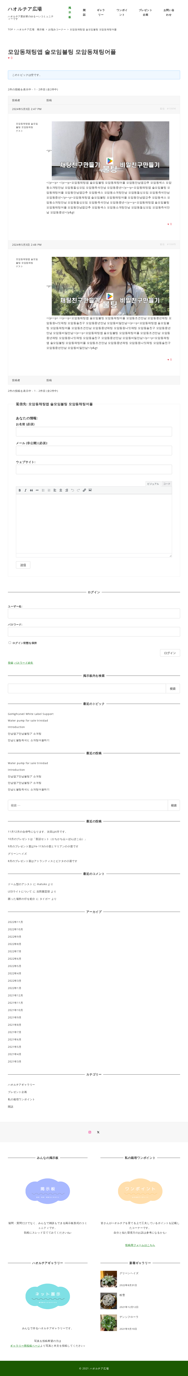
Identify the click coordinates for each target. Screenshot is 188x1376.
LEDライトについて (20, 891)
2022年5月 (14, 966)
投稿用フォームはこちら (140, 1245)
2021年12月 (15, 995)
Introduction (16, 727)
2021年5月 (14, 1046)
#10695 (171, 244)
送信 (23, 565)
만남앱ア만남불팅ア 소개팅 (24, 733)
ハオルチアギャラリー (21, 1084)
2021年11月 (15, 1002)
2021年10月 (15, 1010)
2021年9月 (14, 1017)
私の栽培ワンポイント (21, 1099)
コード (166, 483)
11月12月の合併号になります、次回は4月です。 (38, 831)
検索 (174, 805)
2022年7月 (14, 951)
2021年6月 (14, 1039)
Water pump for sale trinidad (28, 720)
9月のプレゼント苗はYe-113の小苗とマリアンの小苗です (43, 846)
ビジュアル (153, 483)
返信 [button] (162, 108)
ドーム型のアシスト (20, 884)
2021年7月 (14, 1032)
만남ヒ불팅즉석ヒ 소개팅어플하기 (29, 740)
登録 (10, 662)
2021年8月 (14, 1024)
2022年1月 (14, 988)
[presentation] (19, 490)
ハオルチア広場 (25, 9)
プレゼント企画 (17, 1092)
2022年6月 (14, 958)
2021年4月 (14, 1054)
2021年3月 (14, 1061)
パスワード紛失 (23, 662)
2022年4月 (14, 973)
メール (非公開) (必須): (32, 443)
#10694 (171, 108)
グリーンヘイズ (17, 853)
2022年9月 (14, 936)
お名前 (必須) (25, 424)
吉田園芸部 (43, 891)
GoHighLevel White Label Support (31, 714)
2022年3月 (14, 980)
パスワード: (15, 624)
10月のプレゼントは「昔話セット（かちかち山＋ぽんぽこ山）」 (47, 839)
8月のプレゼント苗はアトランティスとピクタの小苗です (42, 861)
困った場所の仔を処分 (21, 899)
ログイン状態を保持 (24, 643)
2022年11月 (15, 922)
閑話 (10, 1106)
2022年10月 (15, 929)
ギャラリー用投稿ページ (25, 1345)
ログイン (170, 653)
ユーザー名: (15, 606)
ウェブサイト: (26, 462)
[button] (19, 490)
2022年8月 (14, 944)
